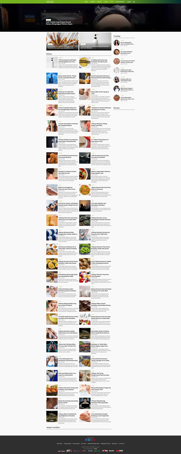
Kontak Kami (76, 443)
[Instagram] (92, 440)
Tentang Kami (67, 443)
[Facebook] (86, 440)
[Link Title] (50, 2)
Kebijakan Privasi (106, 443)
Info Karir (121, 443)
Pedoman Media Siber (94, 443)
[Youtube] (95, 440)
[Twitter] (89, 440)
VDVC (95, 448)
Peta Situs (59, 443)
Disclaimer (115, 443)
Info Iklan (83, 443)
